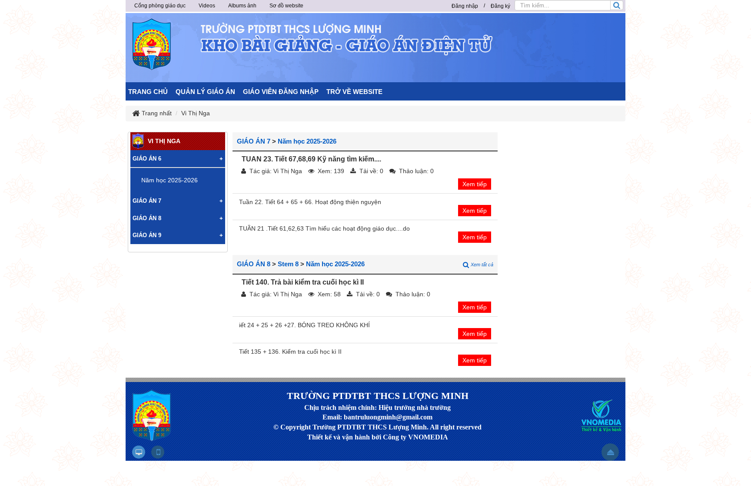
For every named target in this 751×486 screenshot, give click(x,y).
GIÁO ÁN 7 (253, 141)
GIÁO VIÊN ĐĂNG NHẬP (281, 91)
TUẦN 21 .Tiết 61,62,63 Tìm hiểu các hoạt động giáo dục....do (324, 228)
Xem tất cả (482, 264)
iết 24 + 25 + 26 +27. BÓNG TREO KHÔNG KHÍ (304, 325)
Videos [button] (207, 6)
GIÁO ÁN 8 (253, 264)
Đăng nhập (465, 6)
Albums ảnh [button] (242, 6)
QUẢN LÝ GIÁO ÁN (205, 91)
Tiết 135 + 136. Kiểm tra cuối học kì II (290, 351)
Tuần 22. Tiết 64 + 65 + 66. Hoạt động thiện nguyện (310, 201)
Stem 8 (288, 264)
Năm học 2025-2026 (307, 141)
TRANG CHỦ (148, 91)
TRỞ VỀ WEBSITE (354, 91)
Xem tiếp (474, 184)
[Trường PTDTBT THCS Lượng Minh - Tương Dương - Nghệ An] (151, 44)
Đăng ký (500, 6)
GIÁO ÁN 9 (147, 235)
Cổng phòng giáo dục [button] (160, 6)
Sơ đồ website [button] (286, 6)
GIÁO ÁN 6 (147, 158)
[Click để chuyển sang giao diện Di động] (157, 452)
